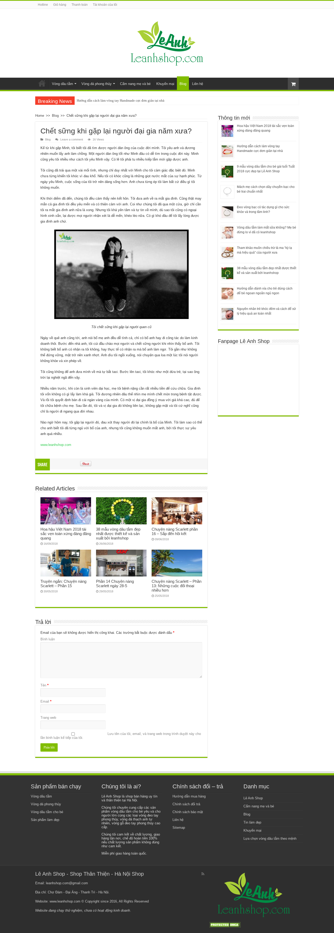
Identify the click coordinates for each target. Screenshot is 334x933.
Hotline (43, 5)
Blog (183, 84)
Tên (44, 685)
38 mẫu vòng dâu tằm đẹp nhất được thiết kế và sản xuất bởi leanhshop (118, 533)
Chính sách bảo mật (187, 812)
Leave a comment (71, 139)
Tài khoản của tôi (105, 5)
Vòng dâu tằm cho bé (47, 812)
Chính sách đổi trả (186, 804)
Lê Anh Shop (253, 798)
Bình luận (47, 639)
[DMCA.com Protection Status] (225, 924)
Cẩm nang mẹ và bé (135, 84)
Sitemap (178, 828)
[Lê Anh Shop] (167, 42)
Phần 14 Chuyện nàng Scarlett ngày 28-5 (115, 583)
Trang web (48, 718)
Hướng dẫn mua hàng (189, 796)
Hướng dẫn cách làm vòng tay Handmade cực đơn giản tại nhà (120, 100)
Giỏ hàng (59, 5)
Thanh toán (79, 5)
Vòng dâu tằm (62, 84)
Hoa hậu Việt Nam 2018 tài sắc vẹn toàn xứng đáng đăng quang (65, 533)
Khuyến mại (165, 84)
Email (45, 701)
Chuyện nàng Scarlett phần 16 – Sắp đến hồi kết (175, 531)
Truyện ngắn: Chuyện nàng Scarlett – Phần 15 (63, 583)
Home (42, 83)
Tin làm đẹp (252, 822)
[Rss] (203, 874)
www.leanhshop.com (55, 445)
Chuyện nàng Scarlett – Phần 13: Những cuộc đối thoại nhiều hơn (176, 585)
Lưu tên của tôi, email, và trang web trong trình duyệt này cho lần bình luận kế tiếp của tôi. (120, 736)
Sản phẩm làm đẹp (45, 820)
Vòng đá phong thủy (96, 84)
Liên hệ (197, 84)
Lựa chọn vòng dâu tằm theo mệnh (269, 838)
